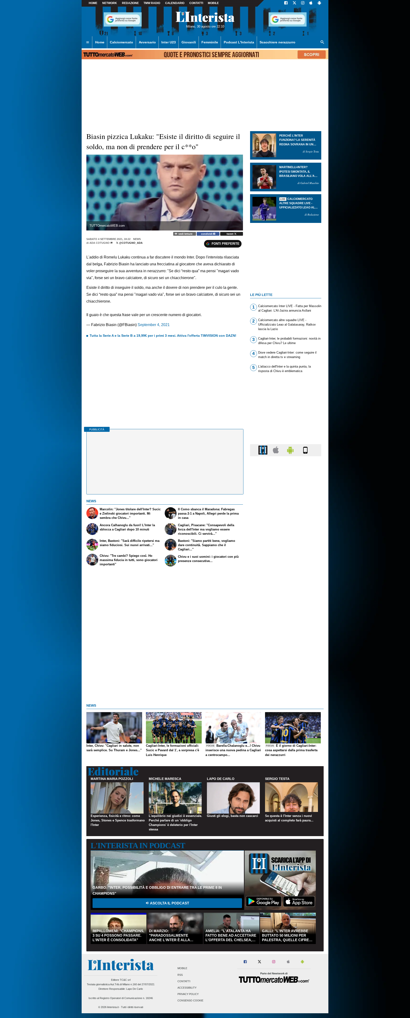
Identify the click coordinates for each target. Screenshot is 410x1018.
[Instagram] (303, 3)
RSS (180, 974)
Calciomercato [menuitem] (121, 42)
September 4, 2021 (154, 325)
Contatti (183, 981)
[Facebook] (286, 3)
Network (109, 3)
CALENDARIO (174, 3)
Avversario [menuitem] (147, 42)
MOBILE (213, 3)
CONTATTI (196, 3)
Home (93, 3)
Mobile (182, 968)
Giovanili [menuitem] (189, 42)
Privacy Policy (188, 994)
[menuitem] (87, 42)
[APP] (263, 450)
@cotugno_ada (130, 242)
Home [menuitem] (99, 42)
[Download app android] (319, 3)
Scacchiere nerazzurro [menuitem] (277, 42)
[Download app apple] (311, 3)
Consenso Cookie (190, 1000)
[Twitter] (294, 3)
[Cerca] (322, 42)
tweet (230, 233)
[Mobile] (305, 450)
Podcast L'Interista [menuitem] (239, 42)
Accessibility (186, 987)
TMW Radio (152, 3)
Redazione (130, 3)
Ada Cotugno (99, 242)
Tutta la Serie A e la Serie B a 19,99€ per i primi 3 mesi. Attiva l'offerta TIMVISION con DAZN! (163, 335)
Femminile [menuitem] (209, 42)
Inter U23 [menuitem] (168, 42)
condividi (207, 233)
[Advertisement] (285, 643)
